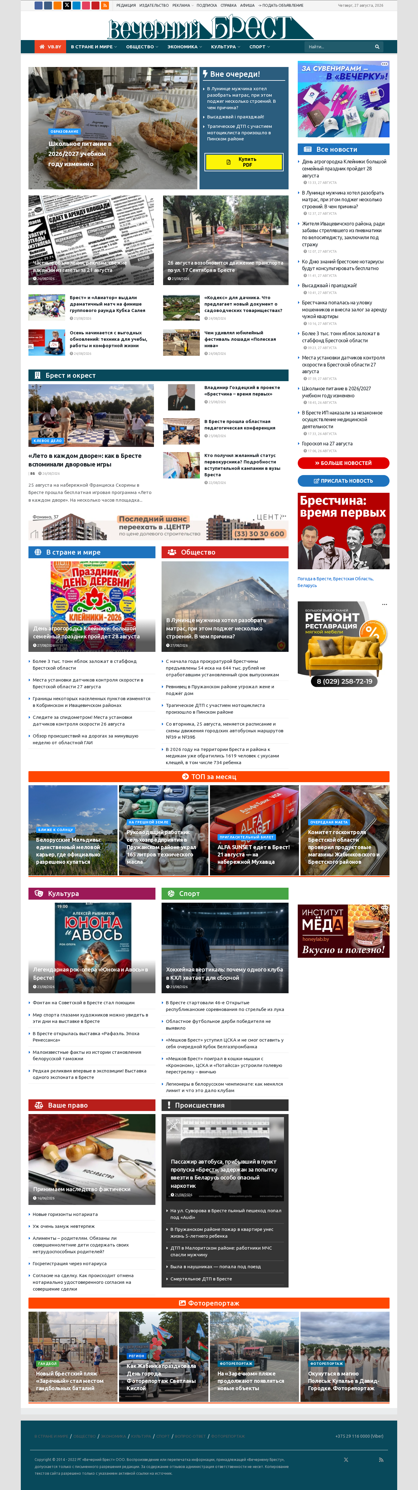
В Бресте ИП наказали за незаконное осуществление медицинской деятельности (342, 419)
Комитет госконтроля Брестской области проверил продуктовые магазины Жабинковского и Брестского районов (344, 847)
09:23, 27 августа (322, 348)
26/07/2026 (48, 1400)
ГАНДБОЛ (47, 1364)
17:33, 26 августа (322, 434)
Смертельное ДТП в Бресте (201, 1278)
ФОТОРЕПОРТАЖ (236, 1364)
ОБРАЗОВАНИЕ (64, 131)
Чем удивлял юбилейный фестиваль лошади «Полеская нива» (240, 339)
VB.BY (54, 46)
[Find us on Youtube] (95, 5)
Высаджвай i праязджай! (235, 116)
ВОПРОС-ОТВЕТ (190, 1436)
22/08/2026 (217, 483)
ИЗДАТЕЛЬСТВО (154, 5)
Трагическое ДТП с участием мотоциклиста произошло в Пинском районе (239, 132)
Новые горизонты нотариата (65, 1214)
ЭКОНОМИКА (182, 46)
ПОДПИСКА (207, 5)
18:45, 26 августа (322, 403)
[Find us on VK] (48, 5)
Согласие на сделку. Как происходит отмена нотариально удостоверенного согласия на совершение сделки (83, 1282)
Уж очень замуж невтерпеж (64, 1226)
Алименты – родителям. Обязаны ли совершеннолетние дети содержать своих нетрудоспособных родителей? (81, 1244)
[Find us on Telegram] (76, 5)
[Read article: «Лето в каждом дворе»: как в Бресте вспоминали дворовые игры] (91, 415)
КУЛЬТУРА (223, 46)
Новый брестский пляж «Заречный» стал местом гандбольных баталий (70, 1381)
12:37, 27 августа (322, 214)
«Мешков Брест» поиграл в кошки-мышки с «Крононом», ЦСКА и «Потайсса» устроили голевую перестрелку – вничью (224, 1065)
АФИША (247, 5)
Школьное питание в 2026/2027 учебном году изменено (79, 153)
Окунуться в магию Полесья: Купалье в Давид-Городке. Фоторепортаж (343, 1381)
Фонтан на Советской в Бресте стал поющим (84, 1002)
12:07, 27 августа (322, 251)
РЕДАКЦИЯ (126, 5)
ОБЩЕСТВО (140, 46)
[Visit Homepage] (209, 26)
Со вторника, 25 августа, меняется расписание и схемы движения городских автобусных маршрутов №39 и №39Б (224, 730)
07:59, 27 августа (322, 379)
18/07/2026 (230, 1400)
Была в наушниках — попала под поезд (215, 1266)
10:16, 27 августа (322, 323)
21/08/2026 (183, 1195)
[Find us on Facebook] (39, 5)
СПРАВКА (229, 5)
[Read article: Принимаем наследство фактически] (91, 1159)
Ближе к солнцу (55, 830)
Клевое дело (48, 441)
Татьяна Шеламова (69, 175)
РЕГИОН (136, 1356)
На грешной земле (149, 822)
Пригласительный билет (247, 837)
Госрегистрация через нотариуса (70, 1263)
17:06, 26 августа (322, 451)
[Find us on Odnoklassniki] (58, 5)
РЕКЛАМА (181, 5)
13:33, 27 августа (322, 183)
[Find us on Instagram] (86, 5)
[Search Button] (377, 46)
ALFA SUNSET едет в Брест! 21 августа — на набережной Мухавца (254, 854)
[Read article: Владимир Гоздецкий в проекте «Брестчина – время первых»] (181, 397)
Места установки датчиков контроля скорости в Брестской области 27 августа (343, 364)
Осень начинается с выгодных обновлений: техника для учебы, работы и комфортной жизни (108, 339)
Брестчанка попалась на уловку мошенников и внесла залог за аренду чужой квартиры (344, 309)
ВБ (32, 473)
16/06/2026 (45, 1198)
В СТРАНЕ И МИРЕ (92, 46)
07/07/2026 (321, 1400)
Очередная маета (329, 822)
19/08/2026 (321, 873)
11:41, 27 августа (322, 275)
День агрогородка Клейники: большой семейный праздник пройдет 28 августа (344, 168)
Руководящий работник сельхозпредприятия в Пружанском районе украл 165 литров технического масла (161, 847)
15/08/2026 (139, 873)
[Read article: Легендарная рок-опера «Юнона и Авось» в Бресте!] (91, 948)
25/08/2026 (180, 279)
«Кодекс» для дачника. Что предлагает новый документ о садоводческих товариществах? (243, 304)
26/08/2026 (105, 175)
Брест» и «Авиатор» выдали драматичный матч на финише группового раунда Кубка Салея (107, 304)
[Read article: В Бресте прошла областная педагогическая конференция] (181, 431)
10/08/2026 (48, 873)
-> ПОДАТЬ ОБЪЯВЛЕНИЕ (281, 5)
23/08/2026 (45, 987)
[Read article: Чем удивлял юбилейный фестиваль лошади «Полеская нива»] (181, 342)
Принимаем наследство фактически (81, 1189)
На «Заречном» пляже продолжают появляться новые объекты (251, 1381)
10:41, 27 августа (322, 293)
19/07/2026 (139, 1400)
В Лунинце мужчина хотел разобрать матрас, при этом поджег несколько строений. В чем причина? (216, 628)
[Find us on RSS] (105, 5)
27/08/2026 (45, 645)
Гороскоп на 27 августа (327, 443)
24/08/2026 (217, 318)
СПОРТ (257, 46)
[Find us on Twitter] (67, 5)
